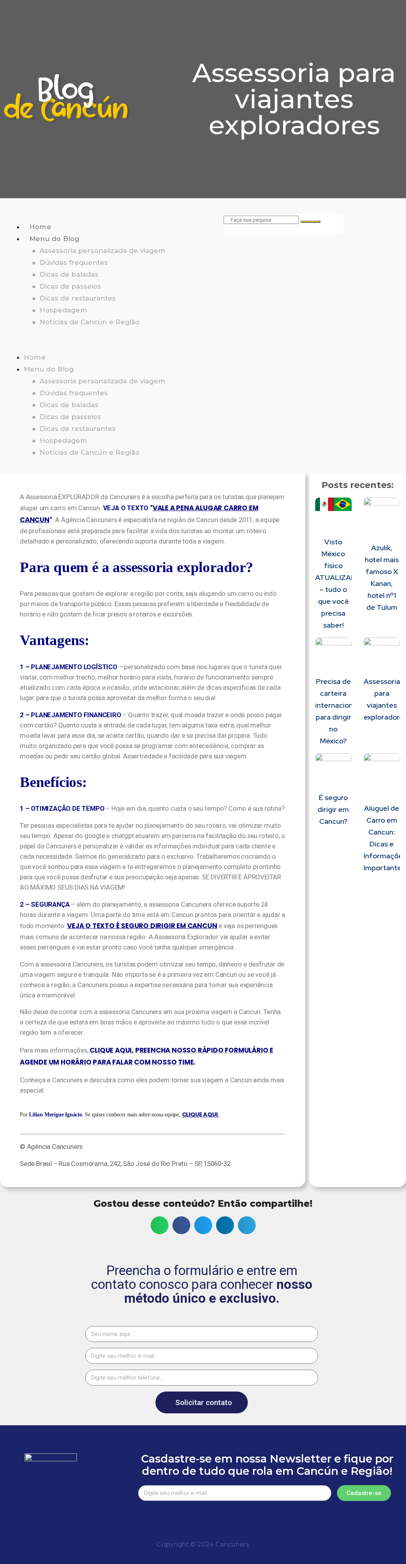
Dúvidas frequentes (74, 262)
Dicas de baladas (69, 274)
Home (40, 227)
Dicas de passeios (70, 286)
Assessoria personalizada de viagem (102, 251)
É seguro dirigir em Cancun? (333, 809)
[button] (112, 340)
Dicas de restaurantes (78, 298)
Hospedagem (63, 310)
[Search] (310, 221)
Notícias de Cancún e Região (90, 322)
